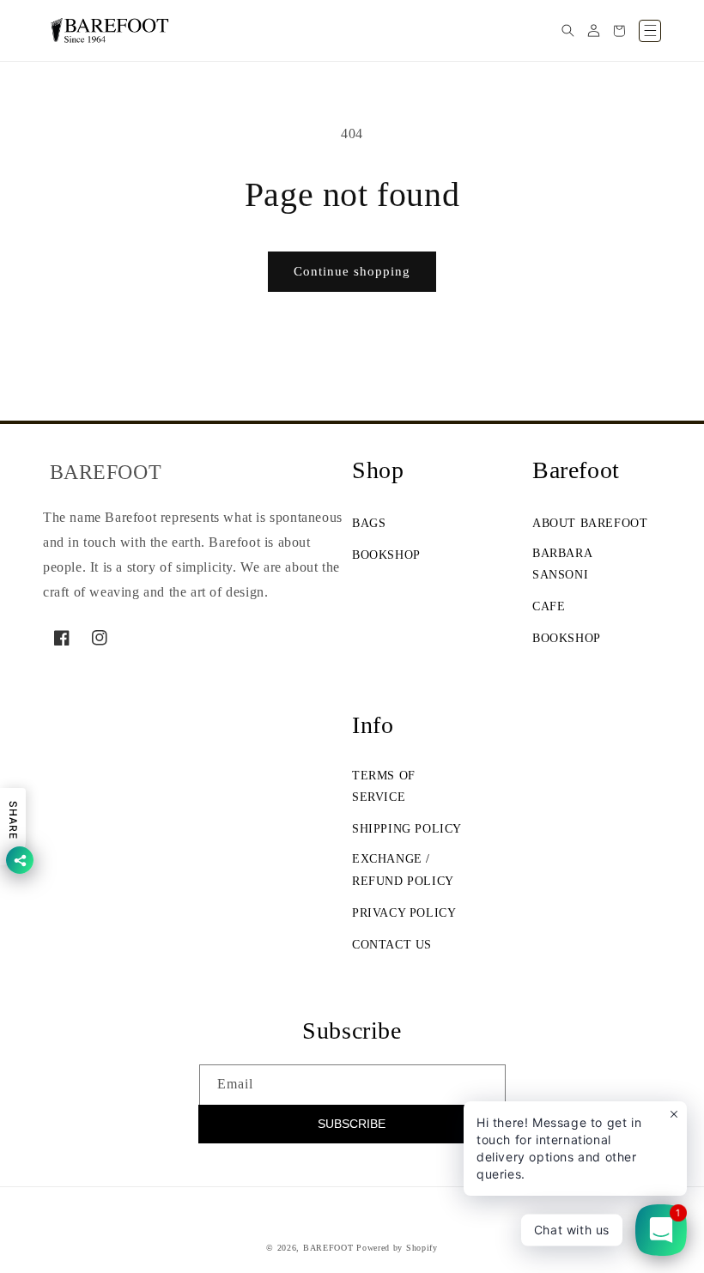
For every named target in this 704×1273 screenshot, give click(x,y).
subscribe (351, 1124)
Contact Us (392, 944)
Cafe (548, 606)
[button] (567, 31)
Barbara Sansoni (562, 564)
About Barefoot (589, 523)
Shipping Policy (407, 828)
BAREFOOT (328, 1247)
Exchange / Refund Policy (403, 869)
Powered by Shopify (397, 1247)
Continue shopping (352, 271)
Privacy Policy (404, 912)
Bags (368, 523)
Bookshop (386, 555)
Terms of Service (384, 786)
